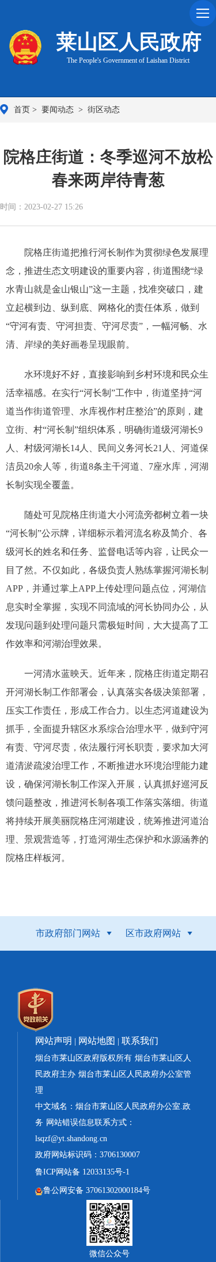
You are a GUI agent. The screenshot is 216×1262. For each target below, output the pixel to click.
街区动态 (104, 109)
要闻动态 (58, 109)
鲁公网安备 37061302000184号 (96, 1190)
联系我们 (140, 1041)
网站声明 (53, 1041)
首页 (22, 109)
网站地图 (96, 1041)
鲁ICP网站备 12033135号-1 (82, 1172)
